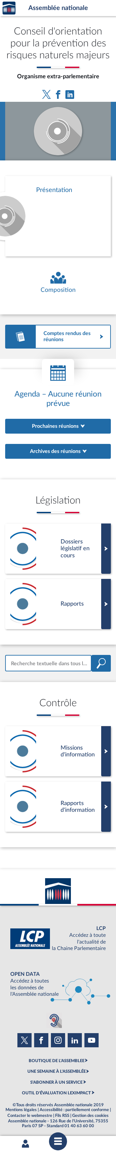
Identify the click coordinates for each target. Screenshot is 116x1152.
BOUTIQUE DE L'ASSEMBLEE (56, 1061)
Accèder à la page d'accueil (9, 8)
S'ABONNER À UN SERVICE (56, 1082)
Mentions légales (21, 1110)
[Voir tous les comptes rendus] (58, 337)
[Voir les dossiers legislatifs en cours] (58, 548)
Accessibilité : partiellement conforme (74, 1110)
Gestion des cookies (90, 1116)
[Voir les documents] (58, 604)
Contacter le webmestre (29, 1116)
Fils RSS (62, 1116)
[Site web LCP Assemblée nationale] (58, 938)
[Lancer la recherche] (101, 663)
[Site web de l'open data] (58, 984)
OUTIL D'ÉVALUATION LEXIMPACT (56, 1093)
